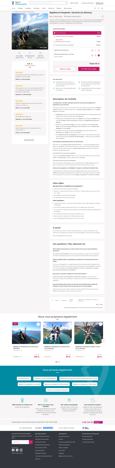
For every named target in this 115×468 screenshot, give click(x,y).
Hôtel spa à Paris (39, 450)
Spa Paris (37, 459)
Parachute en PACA (40, 442)
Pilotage (20, 8)
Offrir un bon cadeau (90, 69)
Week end (51, 8)
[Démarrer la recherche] (66, 2)
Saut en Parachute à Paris (42, 436)
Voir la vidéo (43, 47)
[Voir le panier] (102, 8)
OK (31, 442)
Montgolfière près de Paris (42, 445)
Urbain (44, 8)
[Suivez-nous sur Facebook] (13, 450)
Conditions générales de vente (67, 442)
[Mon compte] (95, 8)
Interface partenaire (87, 439)
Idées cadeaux (68, 8)
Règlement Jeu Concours (66, 456)
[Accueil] (52, 300)
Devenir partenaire (87, 436)
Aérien (13, 8)
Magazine (61, 453)
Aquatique (28, 8)
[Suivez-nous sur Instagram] (17, 450)
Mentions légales (63, 447)
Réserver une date (65, 69)
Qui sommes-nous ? (64, 436)
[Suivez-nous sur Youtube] (21, 450)
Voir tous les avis (29, 140)
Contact (61, 439)
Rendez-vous (99, 3)
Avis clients (62, 450)
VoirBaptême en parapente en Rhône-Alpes (23, 11)
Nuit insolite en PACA (41, 447)
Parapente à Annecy (40, 453)
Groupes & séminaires (87, 3)
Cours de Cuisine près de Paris (43, 456)
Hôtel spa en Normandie (42, 439)
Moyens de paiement (64, 445)
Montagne (36, 8)
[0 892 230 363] (84, 422)
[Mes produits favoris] (98, 8)
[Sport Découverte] (19, 3)
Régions (59, 8)
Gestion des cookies (17, 453)
